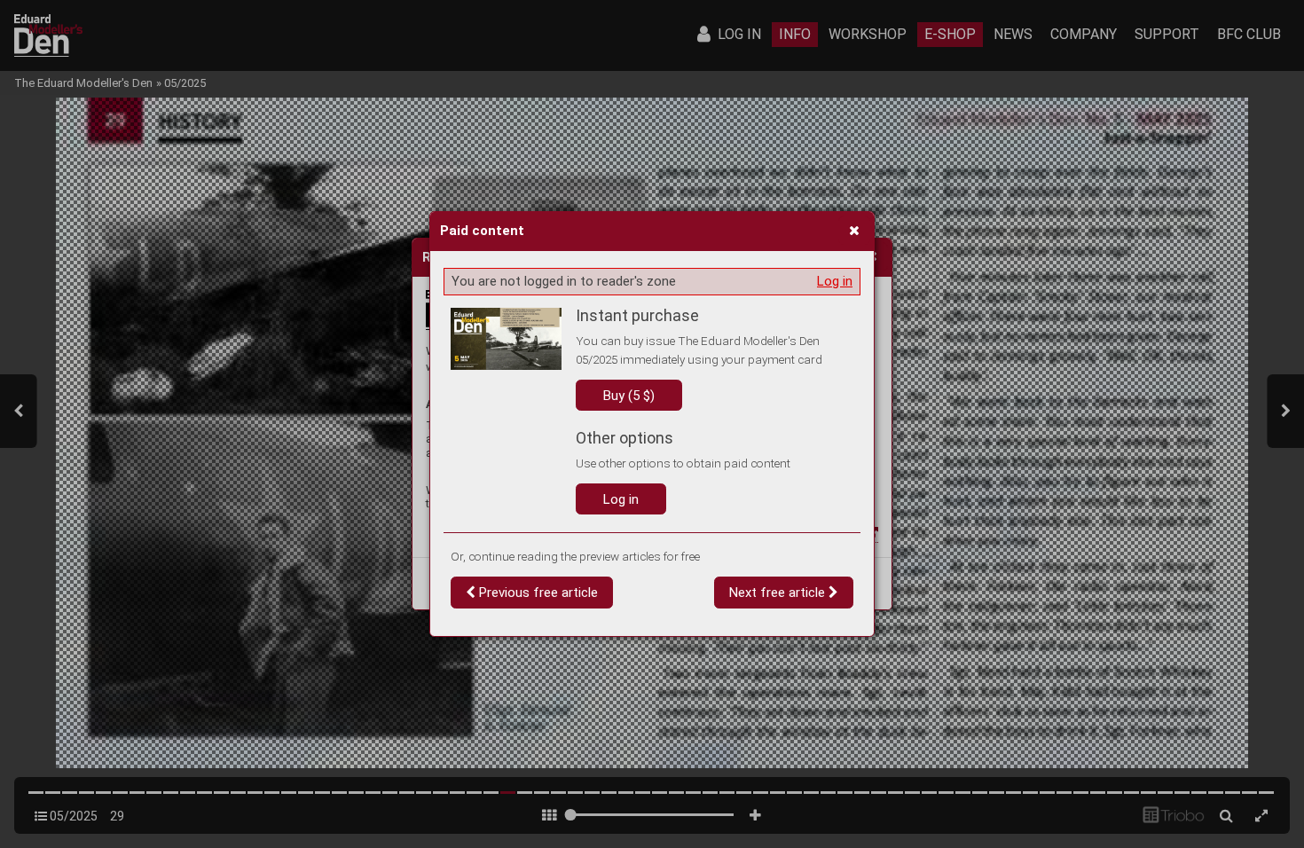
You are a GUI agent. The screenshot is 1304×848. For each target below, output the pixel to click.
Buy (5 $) (629, 396)
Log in (834, 281)
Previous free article (536, 593)
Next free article (779, 593)
